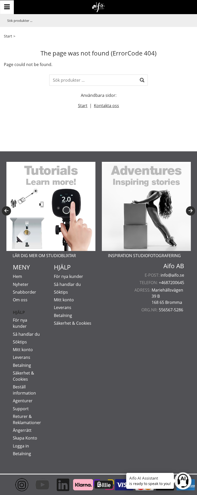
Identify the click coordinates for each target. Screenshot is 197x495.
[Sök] (142, 80)
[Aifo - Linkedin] (57, 484)
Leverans (21, 357)
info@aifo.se (172, 275)
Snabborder (24, 292)
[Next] (190, 211)
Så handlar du (26, 334)
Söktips (20, 342)
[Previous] (6, 211)
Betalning (22, 365)
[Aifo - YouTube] (37, 484)
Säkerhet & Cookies (72, 323)
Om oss (20, 300)
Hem (17, 276)
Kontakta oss (106, 105)
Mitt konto (23, 349)
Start (8, 36)
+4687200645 (171, 282)
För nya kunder (68, 276)
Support (21, 409)
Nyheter (20, 284)
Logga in (21, 446)
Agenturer (23, 401)
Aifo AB (173, 266)
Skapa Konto (25, 438)
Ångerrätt (22, 430)
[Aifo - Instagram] (16, 484)
